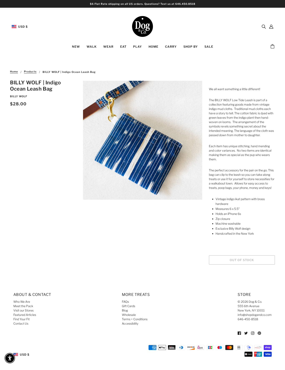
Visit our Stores (23, 310)
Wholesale (129, 314)
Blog (125, 310)
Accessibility (130, 323)
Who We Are (21, 301)
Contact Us (20, 323)
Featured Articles (24, 314)
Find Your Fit (21, 319)
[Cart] (273, 46)
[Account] (271, 26)
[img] (263, 26)
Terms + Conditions (135, 319)
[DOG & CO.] (142, 26)
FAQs (125, 301)
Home (14, 71)
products (30, 71)
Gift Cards (128, 306)
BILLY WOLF (18, 96)
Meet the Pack (23, 306)
